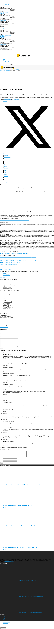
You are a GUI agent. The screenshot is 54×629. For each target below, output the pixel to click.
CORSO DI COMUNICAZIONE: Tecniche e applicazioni (10, 262)
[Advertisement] (27, 78)
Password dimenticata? (4, 12)
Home (4, 2)
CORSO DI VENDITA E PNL (5, 269)
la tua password (12, 10)
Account (4, 619)
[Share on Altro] (3, 162)
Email (1, 460)
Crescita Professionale (6, 70)
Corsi (3, 3)
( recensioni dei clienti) (4, 92)
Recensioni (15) (5, 182)
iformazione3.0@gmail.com (9, 561)
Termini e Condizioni (6, 622)
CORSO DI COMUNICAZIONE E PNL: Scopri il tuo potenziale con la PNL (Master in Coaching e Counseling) (19, 258)
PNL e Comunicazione (15, 99)
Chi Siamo (4, 616)
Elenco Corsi (7, 4)
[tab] (28, 181)
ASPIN (4, 618)
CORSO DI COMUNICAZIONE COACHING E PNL (9, 264)
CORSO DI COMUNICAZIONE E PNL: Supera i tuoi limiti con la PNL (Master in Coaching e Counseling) (18, 260)
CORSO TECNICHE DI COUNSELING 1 (7, 266)
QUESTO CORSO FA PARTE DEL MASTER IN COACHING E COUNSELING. (14, 220)
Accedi (4, 28)
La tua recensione (3, 457)
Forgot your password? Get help (5, 35)
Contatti (4, 617)
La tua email (12, 16)
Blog (3, 5)
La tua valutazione (3, 449)
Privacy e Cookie (3, 13)
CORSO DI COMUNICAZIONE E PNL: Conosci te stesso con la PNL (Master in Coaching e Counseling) (18, 257)
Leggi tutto (4, 507)
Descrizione (4, 181)
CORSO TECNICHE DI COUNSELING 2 (7, 267)
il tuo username (12, 9)
